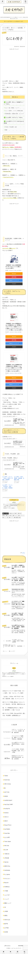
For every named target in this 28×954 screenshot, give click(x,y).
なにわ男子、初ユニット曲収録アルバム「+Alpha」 (13, 103)
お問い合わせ (7, 945)
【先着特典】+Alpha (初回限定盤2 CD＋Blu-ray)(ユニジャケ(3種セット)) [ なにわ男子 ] (13, 267)
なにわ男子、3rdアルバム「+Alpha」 (14, 117)
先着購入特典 (17, 517)
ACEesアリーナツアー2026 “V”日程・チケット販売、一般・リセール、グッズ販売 (13, 692)
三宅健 (6, 890)
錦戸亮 (6, 923)
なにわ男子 (6, 513)
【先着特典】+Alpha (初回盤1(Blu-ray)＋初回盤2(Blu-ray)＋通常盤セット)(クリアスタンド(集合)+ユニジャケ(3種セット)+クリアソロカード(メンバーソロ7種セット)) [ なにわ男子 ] (13, 327)
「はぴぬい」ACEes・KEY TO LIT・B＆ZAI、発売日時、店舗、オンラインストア (13, 697)
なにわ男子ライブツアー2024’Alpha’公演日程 (14, 122)
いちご (14, 502)
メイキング (22, 515)
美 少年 (6, 849)
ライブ (11, 517)
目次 (13, 97)
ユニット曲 (6, 517)
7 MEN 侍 (6, 853)
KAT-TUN (6, 792)
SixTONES (7, 829)
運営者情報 (20, 945)
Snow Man (7, 833)
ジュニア (6, 899)
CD (16, 513)
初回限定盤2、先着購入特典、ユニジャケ (14, 113)
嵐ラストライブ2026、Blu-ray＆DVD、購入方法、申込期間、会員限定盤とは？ (14, 714)
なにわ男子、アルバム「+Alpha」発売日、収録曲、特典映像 (7, 478)
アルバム (15, 515)
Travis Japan (7, 841)
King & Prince (7, 825)
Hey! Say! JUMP (8, 804)
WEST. (6, 821)
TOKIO (6, 775)
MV (4, 515)
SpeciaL (6, 862)
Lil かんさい (7, 878)
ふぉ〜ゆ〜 (7, 895)
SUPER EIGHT (8, 800)
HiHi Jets (6, 845)
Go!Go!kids (7, 870)
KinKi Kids (7, 779)
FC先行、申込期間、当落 (11, 127)
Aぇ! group (7, 874)
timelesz (6, 812)
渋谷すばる (7, 919)
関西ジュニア (7, 903)
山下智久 (6, 927)
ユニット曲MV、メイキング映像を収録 (14, 110)
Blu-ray (12, 513)
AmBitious (7, 886)
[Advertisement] (14, 64)
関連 (6, 129)
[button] (25, 486)
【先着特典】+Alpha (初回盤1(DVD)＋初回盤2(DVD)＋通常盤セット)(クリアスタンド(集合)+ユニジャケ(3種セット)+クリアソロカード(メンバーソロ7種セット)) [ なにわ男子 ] (13, 368)
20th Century (7, 784)
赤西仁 (6, 915)
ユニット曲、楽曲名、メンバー (12, 107)
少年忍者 (6, 858)
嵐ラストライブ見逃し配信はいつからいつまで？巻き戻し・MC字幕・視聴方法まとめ (14, 703)
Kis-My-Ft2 (7, 808)
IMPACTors (7, 866)
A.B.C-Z (6, 816)
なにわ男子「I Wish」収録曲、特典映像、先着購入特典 (19, 478)
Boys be (6, 882)
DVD (20, 513)
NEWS (6, 796)
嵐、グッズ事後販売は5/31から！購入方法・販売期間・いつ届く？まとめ (13, 708)
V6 (5, 907)
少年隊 (6, 911)
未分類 (6, 932)
